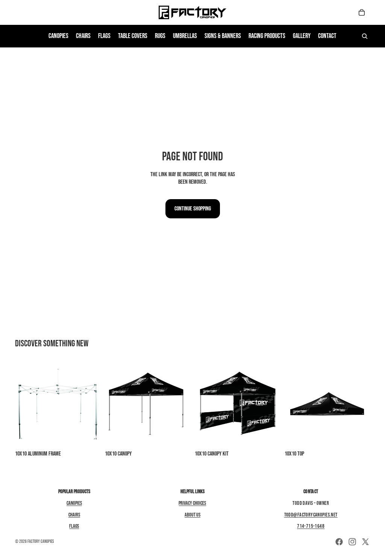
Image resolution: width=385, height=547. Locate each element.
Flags (74, 526)
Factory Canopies (40, 541)
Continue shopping (192, 208)
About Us (192, 515)
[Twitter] (365, 541)
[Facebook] (339, 541)
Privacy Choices (192, 503)
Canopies (74, 503)
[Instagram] (352, 541)
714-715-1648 (310, 526)
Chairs (74, 515)
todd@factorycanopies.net (311, 515)
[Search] (364, 36)
